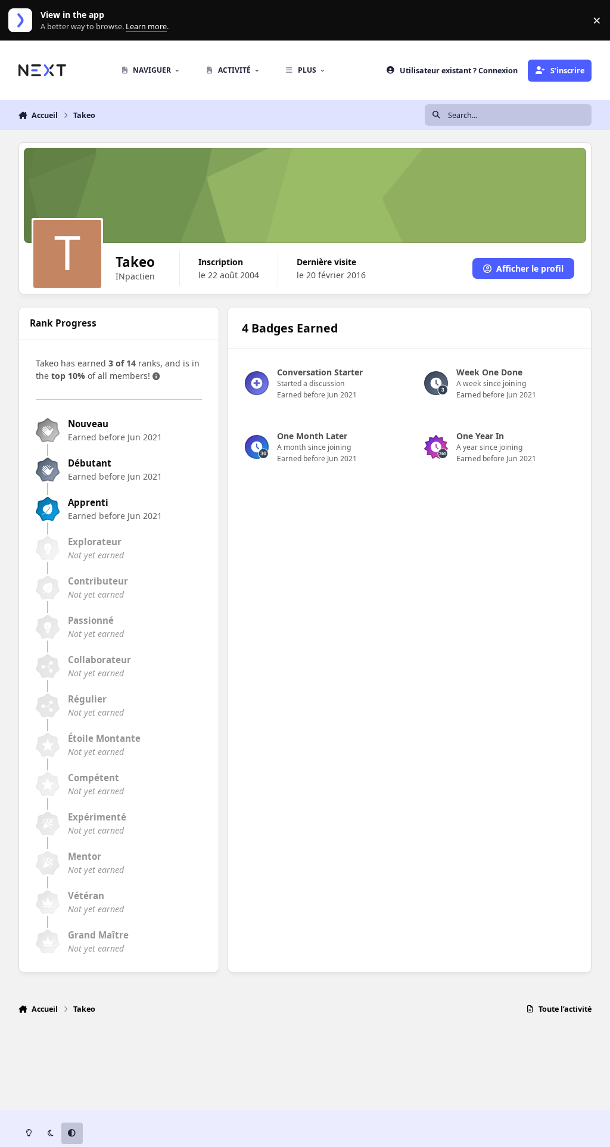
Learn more (23, 20)
